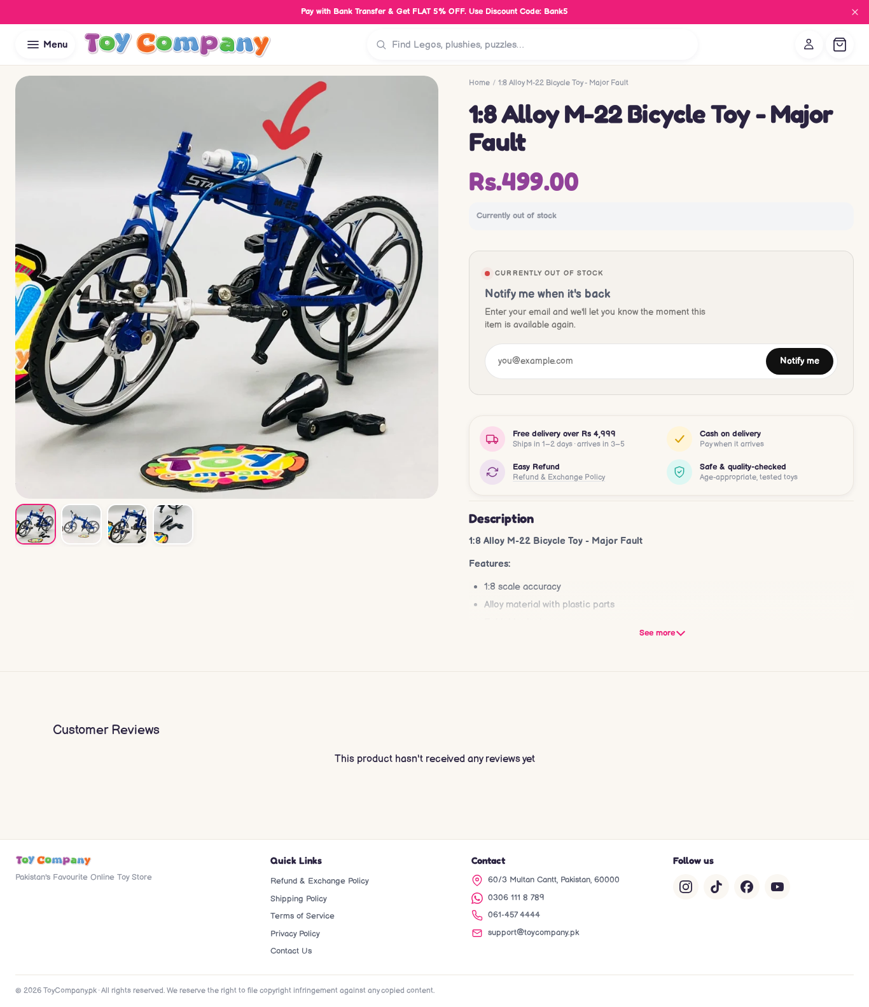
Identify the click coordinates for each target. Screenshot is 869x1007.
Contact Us (291, 951)
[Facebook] (747, 886)
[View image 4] (173, 524)
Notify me (799, 361)
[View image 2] (81, 524)
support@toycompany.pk (533, 932)
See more (657, 633)
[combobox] (542, 44)
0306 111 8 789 (516, 897)
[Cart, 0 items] (840, 45)
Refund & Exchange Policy (559, 477)
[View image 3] (127, 524)
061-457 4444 (514, 915)
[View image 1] (35, 524)
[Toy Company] (177, 45)
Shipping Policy (298, 899)
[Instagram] (686, 886)
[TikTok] (716, 886)
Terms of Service (302, 916)
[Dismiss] (855, 12)
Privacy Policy (295, 934)
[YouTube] (777, 886)
